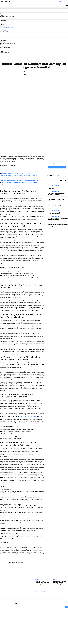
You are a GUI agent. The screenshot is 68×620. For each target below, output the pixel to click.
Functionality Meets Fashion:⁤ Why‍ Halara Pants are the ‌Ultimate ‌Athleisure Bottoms (21, 178)
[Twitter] (32, 74)
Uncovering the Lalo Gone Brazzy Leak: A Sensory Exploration (58, 225)
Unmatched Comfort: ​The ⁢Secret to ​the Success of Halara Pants (17, 173)
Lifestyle (36, 59)
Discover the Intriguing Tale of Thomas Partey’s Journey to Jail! (58, 212)
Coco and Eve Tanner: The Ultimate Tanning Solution (42, 582)
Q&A (2, 184)
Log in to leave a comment (40, 591)
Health (53, 204)
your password (3, 24)
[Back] (0, 13)
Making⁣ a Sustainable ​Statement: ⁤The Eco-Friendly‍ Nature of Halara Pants (19, 180)
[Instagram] (43, 606)
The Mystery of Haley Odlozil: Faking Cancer (57, 206)
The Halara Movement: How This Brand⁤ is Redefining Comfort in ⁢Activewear (19, 182)
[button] (66, 1)
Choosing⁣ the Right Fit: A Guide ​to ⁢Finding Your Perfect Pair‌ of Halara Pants (19, 175)
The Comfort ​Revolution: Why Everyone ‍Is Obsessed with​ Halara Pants (18, 169)
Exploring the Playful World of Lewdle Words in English (59, 582)
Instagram (46, 606)
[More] (41, 74)
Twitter (38, 608)
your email (2, 36)
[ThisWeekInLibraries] (4, 562)
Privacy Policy (3, 30)
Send (66, 607)
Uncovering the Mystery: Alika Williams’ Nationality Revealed (58, 219)
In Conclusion (4, 187)
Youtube (44, 608)
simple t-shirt (10, 271)
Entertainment (55, 179)
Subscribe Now (57, 167)
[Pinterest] (35, 74)
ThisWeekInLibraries (29, 71)
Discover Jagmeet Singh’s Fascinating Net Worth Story (57, 181)
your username (3, 20)
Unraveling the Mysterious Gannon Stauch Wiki (57, 187)
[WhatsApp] (38, 74)
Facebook (39, 606)
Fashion (31, 59)
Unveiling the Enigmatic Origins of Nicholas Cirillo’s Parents (56, 194)
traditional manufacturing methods (28, 416)
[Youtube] (41, 608)
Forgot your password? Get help (7, 27)
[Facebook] (29, 74)
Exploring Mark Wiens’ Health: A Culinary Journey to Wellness (56, 200)
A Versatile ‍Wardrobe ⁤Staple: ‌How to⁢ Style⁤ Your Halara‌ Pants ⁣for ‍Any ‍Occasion (20, 171)
